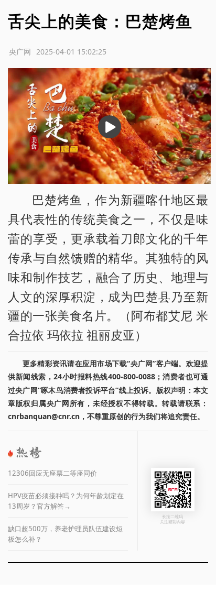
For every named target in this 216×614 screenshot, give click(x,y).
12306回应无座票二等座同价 (52, 473)
